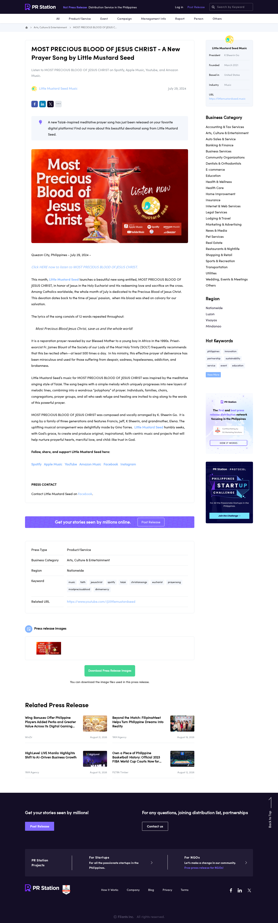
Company (133, 890)
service (211, 365)
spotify (111, 582)
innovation (230, 351)
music (72, 582)
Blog (151, 890)
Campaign (124, 19)
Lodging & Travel (218, 218)
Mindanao (213, 326)
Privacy (167, 890)
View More (213, 374)
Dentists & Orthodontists (223, 163)
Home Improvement (220, 194)
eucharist (157, 582)
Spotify (36, 464)
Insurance (213, 200)
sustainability (233, 358)
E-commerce (215, 169)
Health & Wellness (219, 182)
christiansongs (139, 582)
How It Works (109, 890)
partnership (213, 358)
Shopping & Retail (219, 255)
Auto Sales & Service (221, 139)
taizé (123, 582)
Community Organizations (225, 157)
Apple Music (53, 464)
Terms (184, 890)
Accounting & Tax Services (225, 127)
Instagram (128, 464)
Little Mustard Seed (148, 427)
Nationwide (75, 570)
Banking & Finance (219, 145)
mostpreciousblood (79, 589)
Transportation (217, 267)
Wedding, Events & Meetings (227, 279)
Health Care (215, 188)
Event (104, 19)
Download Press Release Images (109, 670)
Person (198, 19)
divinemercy (102, 589)
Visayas (211, 320)
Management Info (153, 19)
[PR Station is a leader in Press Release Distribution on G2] (66, 889)
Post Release (196, 7)
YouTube (71, 464)
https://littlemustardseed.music (227, 98)
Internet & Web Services (223, 206)
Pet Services (215, 237)
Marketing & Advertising (224, 224)
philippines (213, 351)
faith (82, 582)
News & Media (216, 230)
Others (217, 19)
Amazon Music (90, 464)
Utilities (211, 273)
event (224, 365)
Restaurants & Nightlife (223, 249)
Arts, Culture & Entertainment (50, 27)
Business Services (218, 151)
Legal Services (216, 212)
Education (213, 176)
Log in (179, 7)
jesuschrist (96, 582)
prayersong (174, 582)
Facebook (111, 464)
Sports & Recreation (220, 261)
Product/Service (80, 19)
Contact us (155, 826)
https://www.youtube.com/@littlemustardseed (101, 601)
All (58, 19)
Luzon (210, 314)
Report (180, 19)
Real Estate (214, 243)
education (237, 365)
